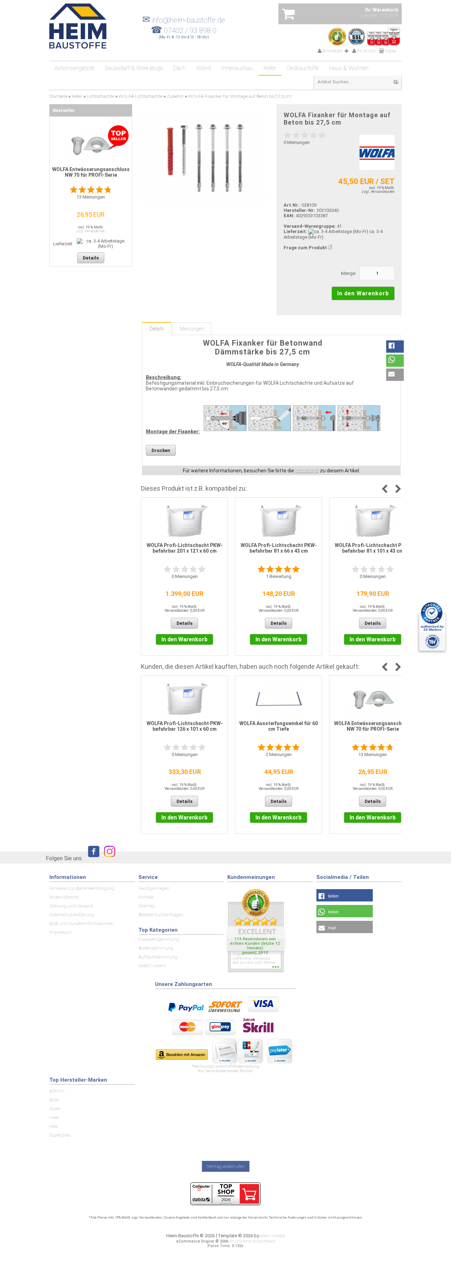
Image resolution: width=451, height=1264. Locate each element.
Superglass (59, 1135)
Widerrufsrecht (64, 897)
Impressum (60, 932)
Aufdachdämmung (158, 957)
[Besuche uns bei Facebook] (92, 858)
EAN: (290, 215)
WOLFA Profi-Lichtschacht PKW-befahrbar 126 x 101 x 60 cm (185, 726)
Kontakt (146, 897)
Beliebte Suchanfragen (160, 914)
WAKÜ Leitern (152, 965)
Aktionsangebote (74, 68)
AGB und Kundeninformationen (81, 923)
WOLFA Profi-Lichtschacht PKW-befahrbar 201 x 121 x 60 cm (185, 548)
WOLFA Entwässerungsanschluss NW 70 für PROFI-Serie (373, 726)
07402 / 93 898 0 (190, 30)
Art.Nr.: (292, 205)
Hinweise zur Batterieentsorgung (81, 888)
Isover (55, 1108)
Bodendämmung (155, 948)
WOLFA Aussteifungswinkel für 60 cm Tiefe (278, 726)
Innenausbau (237, 68)
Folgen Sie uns (64, 858)
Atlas (54, 1099)
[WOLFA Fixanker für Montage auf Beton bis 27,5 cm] (203, 158)
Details (156, 329)
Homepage (307, 470)
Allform (56, 1091)
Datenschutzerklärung (71, 914)
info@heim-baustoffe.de (183, 20)
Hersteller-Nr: (299, 210)
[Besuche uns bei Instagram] (107, 858)
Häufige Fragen (153, 888)
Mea (53, 1126)
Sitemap (146, 905)
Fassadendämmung (158, 939)
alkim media (272, 1235)
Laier (54, 1117)
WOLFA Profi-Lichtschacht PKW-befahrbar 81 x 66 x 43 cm (279, 548)
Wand (203, 68)
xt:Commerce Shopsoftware (252, 1241)
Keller (270, 68)
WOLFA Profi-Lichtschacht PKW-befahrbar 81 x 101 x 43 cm (373, 548)
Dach (179, 68)
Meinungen (192, 329)
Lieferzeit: (295, 231)
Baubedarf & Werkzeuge (134, 68)
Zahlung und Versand (71, 905)
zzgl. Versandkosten (378, 192)
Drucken (161, 450)
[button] (395, 346)
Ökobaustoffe (302, 68)
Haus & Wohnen (349, 68)
